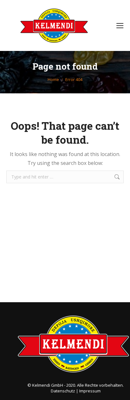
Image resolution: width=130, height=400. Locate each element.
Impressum (90, 391)
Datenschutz (63, 391)
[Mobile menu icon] (120, 25)
